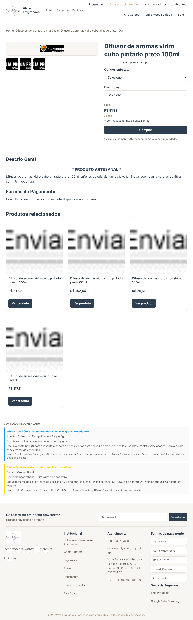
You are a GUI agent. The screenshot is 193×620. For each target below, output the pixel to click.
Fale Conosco (72, 593)
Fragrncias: (112, 87)
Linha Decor (51, 30)
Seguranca (70, 560)
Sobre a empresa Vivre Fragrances (78, 542)
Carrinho (77, 10)
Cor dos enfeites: (116, 69)
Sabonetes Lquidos (158, 14)
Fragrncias (96, 4)
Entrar (50, 10)
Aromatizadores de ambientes (165, 4)
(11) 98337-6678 (118, 540)
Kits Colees (131, 14)
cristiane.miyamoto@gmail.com (125, 550)
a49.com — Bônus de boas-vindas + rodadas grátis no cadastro (48, 431)
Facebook (10, 549)
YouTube (37, 549)
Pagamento (71, 576)
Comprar (145, 130)
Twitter (28, 549)
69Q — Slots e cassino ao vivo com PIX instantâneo (39, 467)
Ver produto (20, 303)
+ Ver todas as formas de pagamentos (126, 120)
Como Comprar (73, 551)
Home (10, 30)
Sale (181, 14)
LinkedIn (10, 558)
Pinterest (46, 549)
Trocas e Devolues (75, 585)
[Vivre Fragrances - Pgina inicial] (13, 537)
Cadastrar (63, 10)
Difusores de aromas (124, 4)
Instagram (19, 549)
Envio (67, 568)
